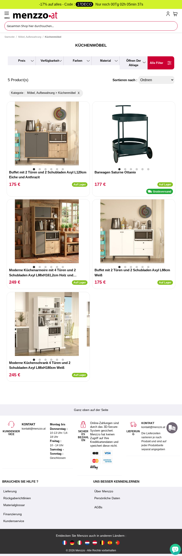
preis (21, 60)
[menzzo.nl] (87, 542)
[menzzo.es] (110, 542)
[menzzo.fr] (64, 542)
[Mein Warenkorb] (175, 14)
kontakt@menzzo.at (153, 427)
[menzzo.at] (94, 542)
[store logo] (89, 14)
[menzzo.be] (102, 542)
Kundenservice (13, 521)
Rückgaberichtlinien (17, 498)
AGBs (98, 507)
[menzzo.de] (72, 542)
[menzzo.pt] (117, 542)
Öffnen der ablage (133, 63)
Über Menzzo (103, 491)
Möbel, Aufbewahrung (29, 36)
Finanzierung (12, 514)
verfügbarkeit (50, 60)
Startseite (9, 36)
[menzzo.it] (79, 542)
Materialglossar (14, 505)
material (105, 60)
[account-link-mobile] (169, 15)
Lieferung (10, 491)
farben (77, 60)
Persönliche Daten (107, 498)
